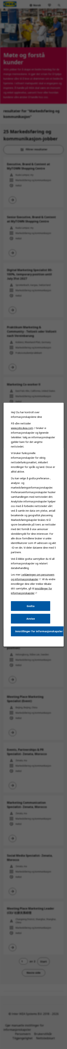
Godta (30, 606)
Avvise (30, 618)
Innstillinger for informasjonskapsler (39, 631)
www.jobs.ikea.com (22, 428)
